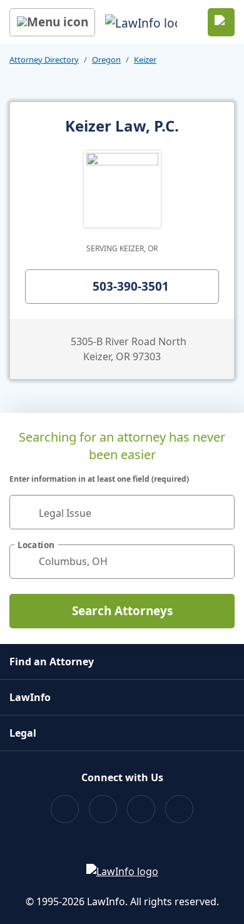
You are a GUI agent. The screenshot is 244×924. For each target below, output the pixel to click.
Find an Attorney (51, 661)
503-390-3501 (131, 286)
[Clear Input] (219, 511)
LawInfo (30, 697)
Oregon (106, 59)
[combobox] (122, 512)
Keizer (145, 59)
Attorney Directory (44, 59)
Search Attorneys (122, 611)
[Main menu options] (52, 22)
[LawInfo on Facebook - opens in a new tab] (65, 809)
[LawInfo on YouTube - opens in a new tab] (141, 809)
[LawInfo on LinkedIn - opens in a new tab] (179, 809)
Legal (22, 733)
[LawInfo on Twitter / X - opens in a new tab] (103, 809)
